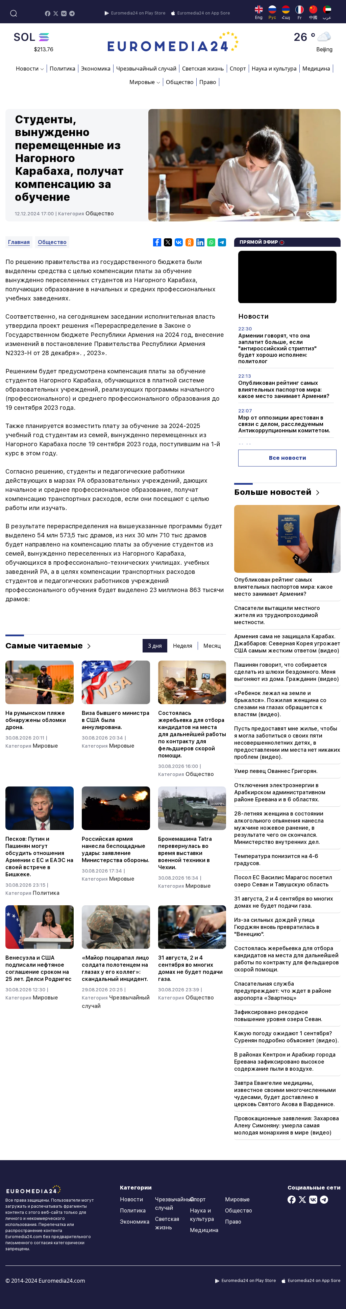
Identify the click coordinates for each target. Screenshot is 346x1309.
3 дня (155, 645)
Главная (19, 242)
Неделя (182, 645)
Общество (180, 82)
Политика (62, 68)
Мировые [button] (142, 82)
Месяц (212, 645)
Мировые (45, 746)
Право (207, 82)
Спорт (238, 68)
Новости (131, 1199)
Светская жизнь (203, 68)
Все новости (287, 458)
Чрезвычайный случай (146, 68)
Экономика (95, 68)
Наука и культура (274, 68)
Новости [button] (27, 68)
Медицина (316, 68)
